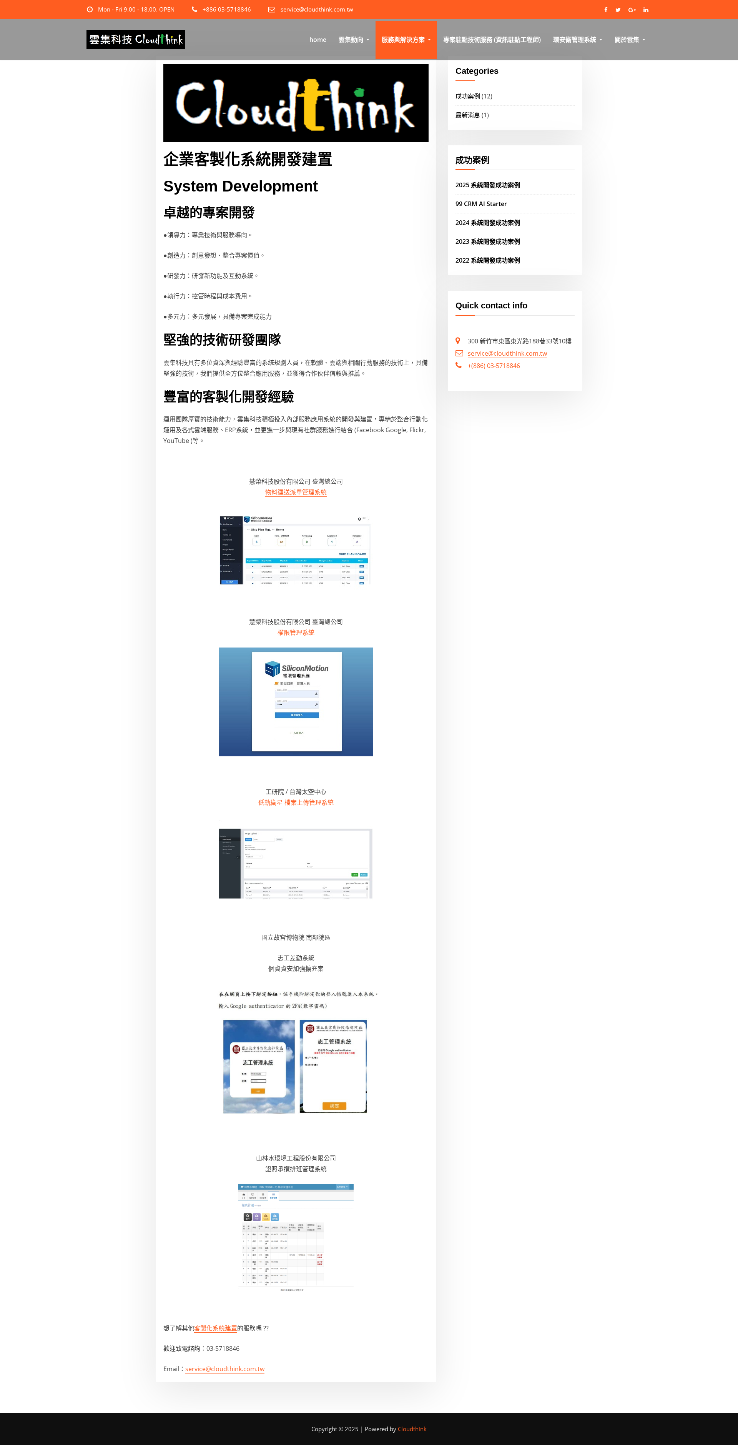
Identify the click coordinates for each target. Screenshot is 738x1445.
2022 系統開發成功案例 (487, 260)
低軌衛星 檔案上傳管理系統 (296, 802)
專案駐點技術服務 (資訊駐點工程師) (492, 39)
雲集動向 (352, 39)
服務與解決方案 (404, 39)
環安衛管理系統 (575, 39)
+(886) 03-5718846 (494, 365)
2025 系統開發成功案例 (487, 185)
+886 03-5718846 (227, 9)
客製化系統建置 (215, 1328)
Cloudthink (412, 1429)
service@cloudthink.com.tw (317, 9)
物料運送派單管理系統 (296, 492)
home (317, 39)
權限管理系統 (296, 632)
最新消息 (467, 115)
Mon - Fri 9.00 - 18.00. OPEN (136, 9)
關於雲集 (628, 39)
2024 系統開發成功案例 (487, 222)
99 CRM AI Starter (481, 204)
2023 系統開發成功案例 (487, 241)
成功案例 (467, 96)
